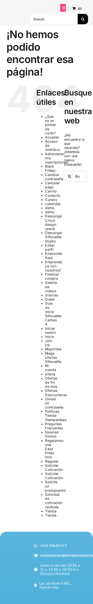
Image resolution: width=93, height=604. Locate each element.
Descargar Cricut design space (53, 222)
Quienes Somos (51, 434)
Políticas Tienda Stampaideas (56, 415)
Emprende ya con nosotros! (53, 266)
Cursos (51, 199)
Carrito (51, 191)
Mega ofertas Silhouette (53, 357)
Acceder (52, 137)
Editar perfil (50, 247)
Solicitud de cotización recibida (53, 500)
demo (50, 208)
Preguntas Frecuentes (54, 426)
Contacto (52, 195)
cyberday (53, 204)
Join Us (48, 343)
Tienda (50, 511)
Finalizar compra (52, 276)
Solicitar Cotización (54, 467)
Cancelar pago (52, 185)
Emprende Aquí (53, 255)
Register (52, 461)
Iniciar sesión (50, 330)
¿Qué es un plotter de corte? (50, 124)
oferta (50, 374)
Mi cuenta (50, 367)
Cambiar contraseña (54, 177)
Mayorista (53, 349)
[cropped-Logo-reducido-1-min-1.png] (17, 5)
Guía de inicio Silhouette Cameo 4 (53, 313)
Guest (50, 299)
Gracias (51, 295)
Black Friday (50, 168)
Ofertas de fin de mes (51, 382)
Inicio (49, 336)
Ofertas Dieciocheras (56, 392)
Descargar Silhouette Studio (53, 237)
